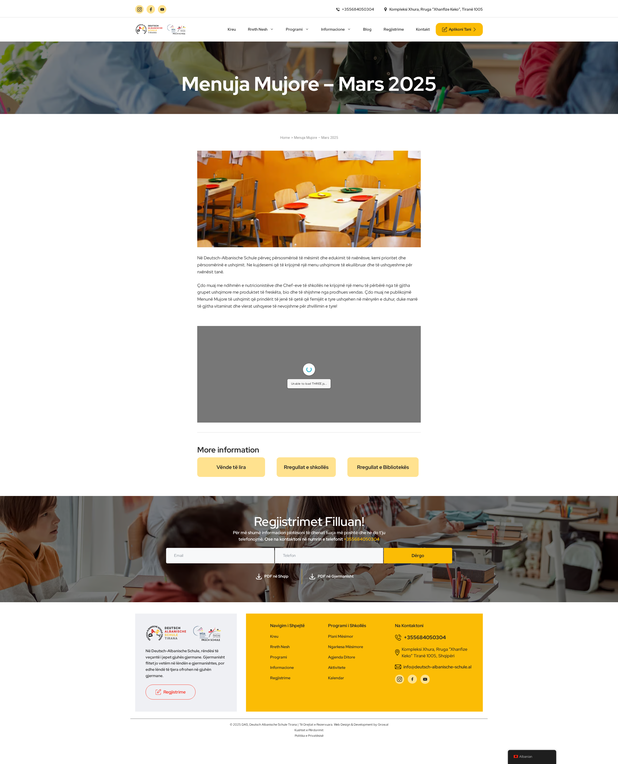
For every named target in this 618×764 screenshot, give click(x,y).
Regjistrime (394, 29)
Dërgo (418, 555)
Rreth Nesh (257, 29)
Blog (367, 29)
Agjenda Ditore (341, 657)
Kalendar (336, 677)
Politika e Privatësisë (309, 736)
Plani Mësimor (340, 636)
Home (285, 137)
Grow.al (383, 724)
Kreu (232, 29)
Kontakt (423, 29)
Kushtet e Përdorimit (309, 730)
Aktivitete (336, 667)
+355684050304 (361, 539)
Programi (294, 29)
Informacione (333, 29)
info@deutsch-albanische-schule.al (437, 667)
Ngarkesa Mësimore (345, 646)
